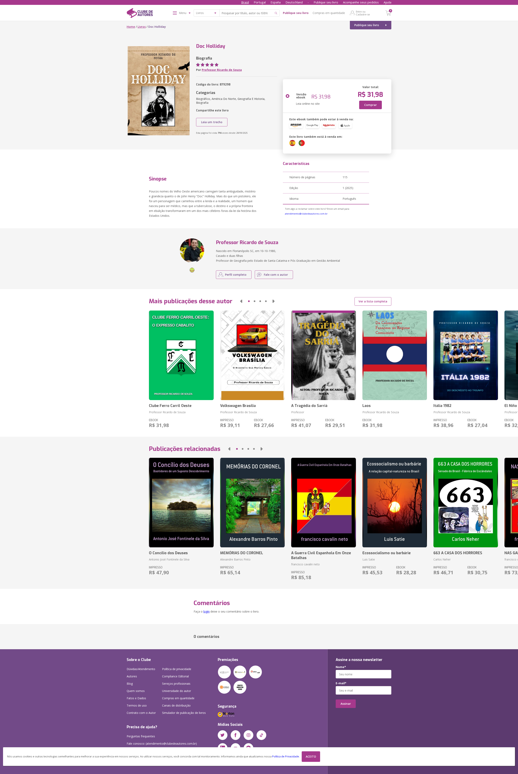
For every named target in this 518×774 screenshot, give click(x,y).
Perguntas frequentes (141, 736)
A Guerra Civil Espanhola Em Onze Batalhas (321, 555)
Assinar (346, 704)
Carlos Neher (442, 559)
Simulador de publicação (184, 713)
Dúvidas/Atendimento (141, 669)
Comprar (370, 105)
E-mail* (341, 683)
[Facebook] (235, 735)
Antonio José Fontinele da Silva (169, 559)
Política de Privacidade (285, 756)
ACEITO (311, 756)
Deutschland (294, 2)
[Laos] (394, 355)
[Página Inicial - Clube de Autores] (140, 13)
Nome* (341, 667)
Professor (297, 412)
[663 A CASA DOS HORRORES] (465, 502)
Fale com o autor (276, 275)
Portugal (260, 2)
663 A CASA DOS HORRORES (457, 553)
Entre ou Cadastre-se (363, 13)
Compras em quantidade (329, 13)
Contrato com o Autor (141, 713)
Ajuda (387, 2)
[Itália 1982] (465, 355)
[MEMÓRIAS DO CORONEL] (252, 502)
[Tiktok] (261, 735)
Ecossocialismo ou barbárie (386, 553)
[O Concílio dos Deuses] (181, 502)
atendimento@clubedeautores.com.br (306, 213)
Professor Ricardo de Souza (222, 70)
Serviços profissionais (176, 683)
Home (131, 27)
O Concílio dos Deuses (168, 553)
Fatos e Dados (136, 698)
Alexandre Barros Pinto (235, 559)
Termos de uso (137, 705)
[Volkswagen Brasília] (252, 355)
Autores (132, 676)
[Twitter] (222, 735)
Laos (366, 405)
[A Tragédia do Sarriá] (323, 355)
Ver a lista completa (373, 301)
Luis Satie (368, 559)
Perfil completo (235, 275)
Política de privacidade (176, 669)
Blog (130, 683)
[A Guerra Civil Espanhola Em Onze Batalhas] (323, 502)
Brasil (245, 2)
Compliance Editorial (175, 676)
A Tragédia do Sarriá (309, 405)
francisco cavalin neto (305, 564)
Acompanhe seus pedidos (361, 2)
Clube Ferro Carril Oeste (170, 405)
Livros (142, 27)
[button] (241, 301)
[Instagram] (248, 735)
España (276, 2)
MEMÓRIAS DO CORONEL (241, 553)
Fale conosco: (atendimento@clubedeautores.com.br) (162, 743)
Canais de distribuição (176, 705)
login (206, 611)
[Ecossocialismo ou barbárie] (394, 502)
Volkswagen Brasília (238, 405)
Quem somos (136, 691)
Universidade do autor (176, 691)
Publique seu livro (326, 2)
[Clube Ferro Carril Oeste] (181, 355)
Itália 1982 (442, 405)
